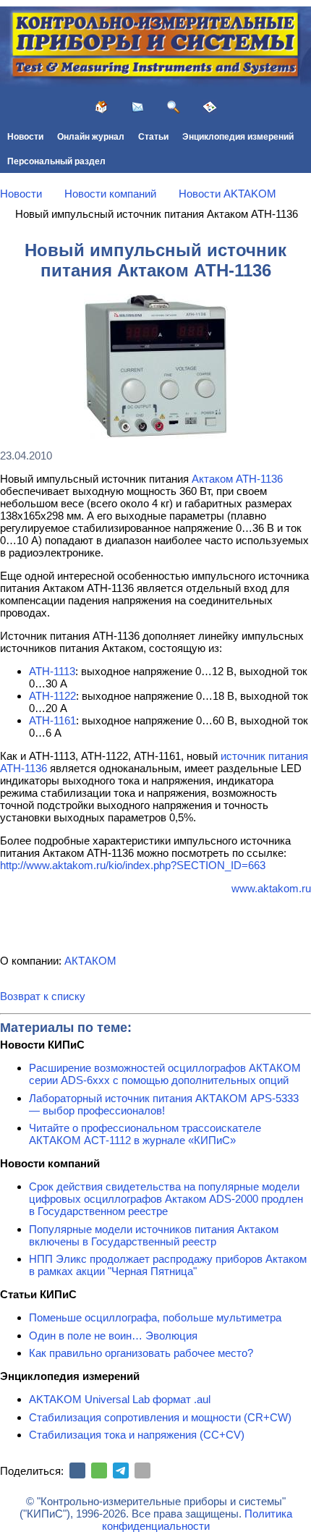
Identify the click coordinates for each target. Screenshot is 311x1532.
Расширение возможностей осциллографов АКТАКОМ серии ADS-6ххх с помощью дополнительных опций (165, 1074)
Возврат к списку (42, 996)
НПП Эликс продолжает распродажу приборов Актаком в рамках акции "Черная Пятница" (168, 1265)
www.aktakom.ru (271, 888)
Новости (25, 137)
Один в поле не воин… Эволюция (113, 1335)
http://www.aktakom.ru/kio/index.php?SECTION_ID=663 (132, 865)
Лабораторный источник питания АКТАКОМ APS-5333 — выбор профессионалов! (164, 1104)
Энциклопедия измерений (238, 137)
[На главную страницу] (101, 107)
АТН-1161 (52, 720)
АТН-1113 (52, 671)
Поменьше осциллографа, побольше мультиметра (155, 1317)
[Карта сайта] (210, 107)
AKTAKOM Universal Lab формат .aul (119, 1399)
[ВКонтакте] (77, 1470)
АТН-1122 (52, 696)
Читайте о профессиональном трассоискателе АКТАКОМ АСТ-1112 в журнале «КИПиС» (145, 1134)
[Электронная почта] (142, 1470)
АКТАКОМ (90, 961)
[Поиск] (173, 107)
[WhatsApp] (99, 1470)
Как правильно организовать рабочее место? (141, 1353)
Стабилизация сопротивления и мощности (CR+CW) (160, 1417)
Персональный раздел (56, 161)
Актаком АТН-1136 (237, 479)
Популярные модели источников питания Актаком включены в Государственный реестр (153, 1235)
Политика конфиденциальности (197, 1519)
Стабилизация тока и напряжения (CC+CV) (136, 1435)
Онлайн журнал (90, 137)
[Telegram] (121, 1470)
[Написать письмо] (137, 107)
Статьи (153, 137)
